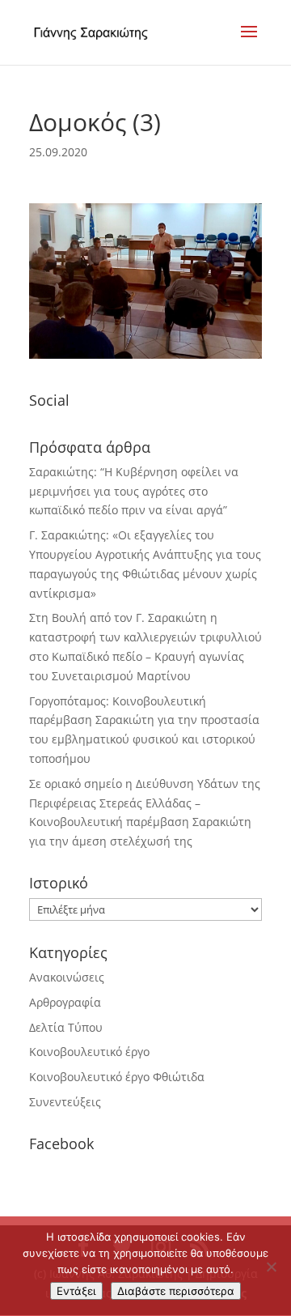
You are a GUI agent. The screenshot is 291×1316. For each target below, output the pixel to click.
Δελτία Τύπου (66, 1027)
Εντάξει (76, 1290)
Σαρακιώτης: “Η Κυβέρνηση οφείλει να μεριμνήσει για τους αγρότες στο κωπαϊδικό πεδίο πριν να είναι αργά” (133, 491)
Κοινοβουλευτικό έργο (89, 1051)
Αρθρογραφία (65, 1002)
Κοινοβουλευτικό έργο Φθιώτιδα (117, 1076)
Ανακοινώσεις (66, 977)
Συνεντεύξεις (65, 1101)
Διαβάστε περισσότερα (175, 1290)
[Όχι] (271, 1267)
